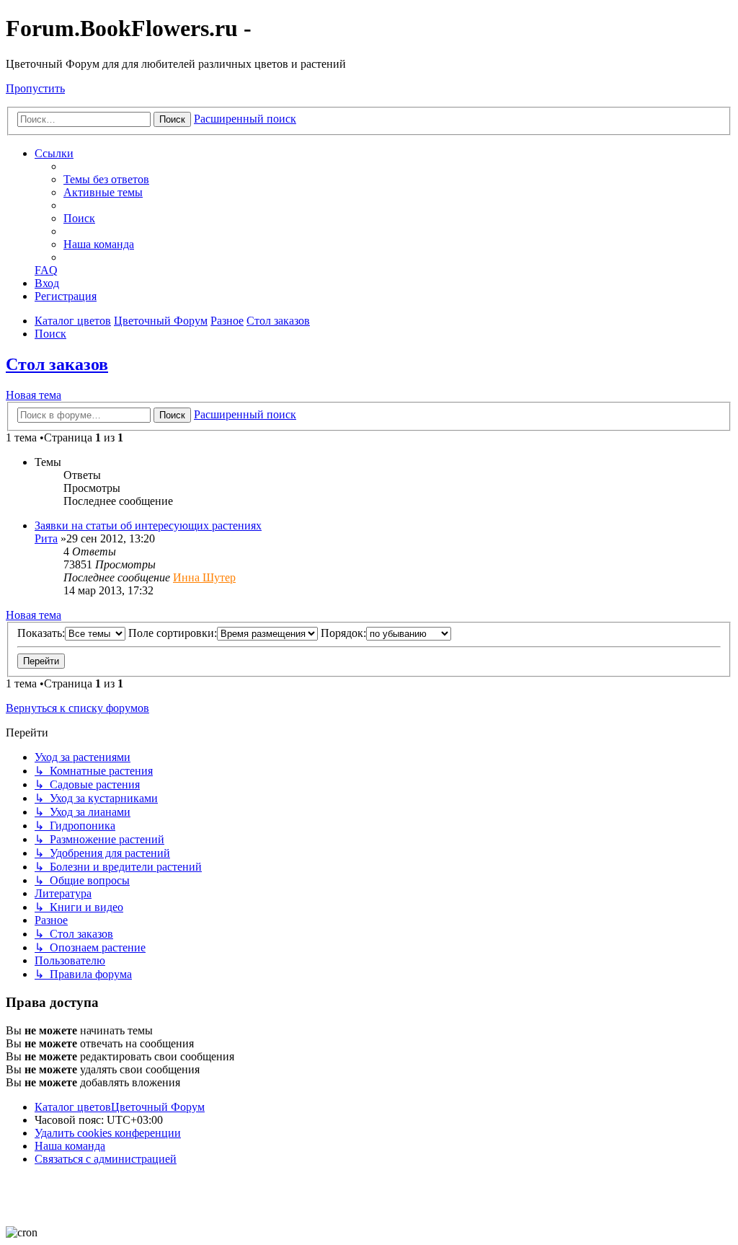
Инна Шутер (204, 577)
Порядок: (343, 633)
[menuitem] (106, 179)
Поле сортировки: (172, 633)
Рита (46, 538)
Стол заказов (57, 364)
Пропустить (35, 88)
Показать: (41, 633)
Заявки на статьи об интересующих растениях (148, 525)
